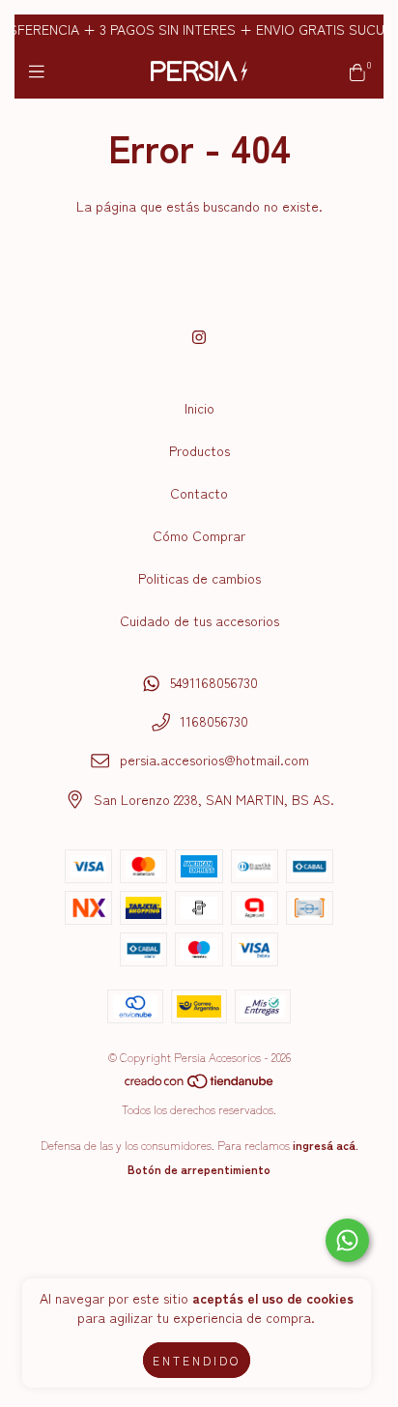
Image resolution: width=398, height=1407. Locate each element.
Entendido (197, 1360)
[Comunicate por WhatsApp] (347, 1240)
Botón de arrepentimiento (199, 1169)
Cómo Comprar (199, 535)
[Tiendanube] (200, 1085)
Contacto (199, 492)
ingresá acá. (325, 1144)
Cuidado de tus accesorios (199, 620)
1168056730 (214, 721)
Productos (199, 450)
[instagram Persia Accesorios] (199, 336)
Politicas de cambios (199, 578)
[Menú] (41, 70)
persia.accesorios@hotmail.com (214, 759)
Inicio (199, 407)
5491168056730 (214, 682)
